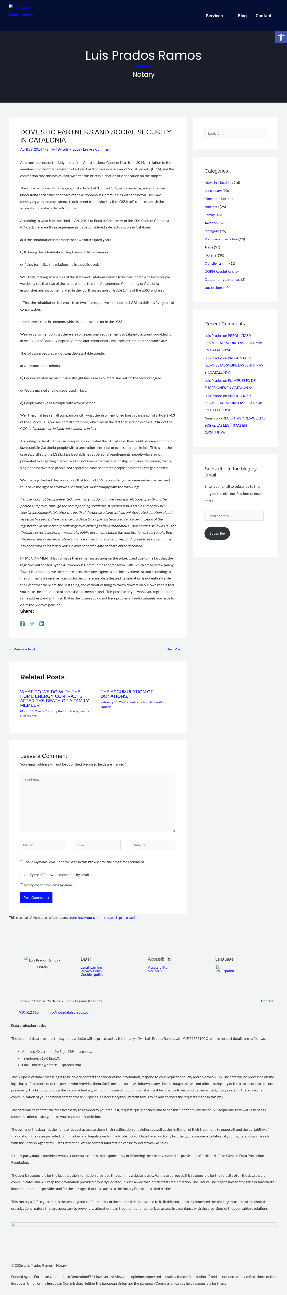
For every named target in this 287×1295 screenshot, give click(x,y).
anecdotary (213, 190)
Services (214, 15)
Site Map (155, 971)
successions (28, 716)
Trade (208, 247)
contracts (71, 711)
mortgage (211, 231)
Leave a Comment (97, 149)
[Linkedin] (41, 623)
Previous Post (22, 649)
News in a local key (218, 182)
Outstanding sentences (222, 279)
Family (50, 149)
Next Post (176, 649)
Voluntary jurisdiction (221, 239)
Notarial (106, 707)
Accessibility (157, 967)
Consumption (54, 711)
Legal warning (91, 967)
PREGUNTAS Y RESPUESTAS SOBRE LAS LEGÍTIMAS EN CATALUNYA (233, 342)
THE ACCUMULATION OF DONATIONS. (127, 694)
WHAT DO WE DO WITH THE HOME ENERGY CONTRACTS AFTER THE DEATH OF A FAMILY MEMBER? (54, 698)
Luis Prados (213, 335)
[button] (281, 37)
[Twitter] (32, 623)
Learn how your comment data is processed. (101, 917)
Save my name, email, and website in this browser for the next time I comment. (85, 862)
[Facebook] (22, 623)
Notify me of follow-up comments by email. (56, 874)
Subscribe (217, 533)
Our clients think (217, 263)
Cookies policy (92, 974)
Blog (242, 15)
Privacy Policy (91, 971)
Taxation (159, 702)
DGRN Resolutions (219, 271)
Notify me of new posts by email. (48, 885)
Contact (263, 15)
